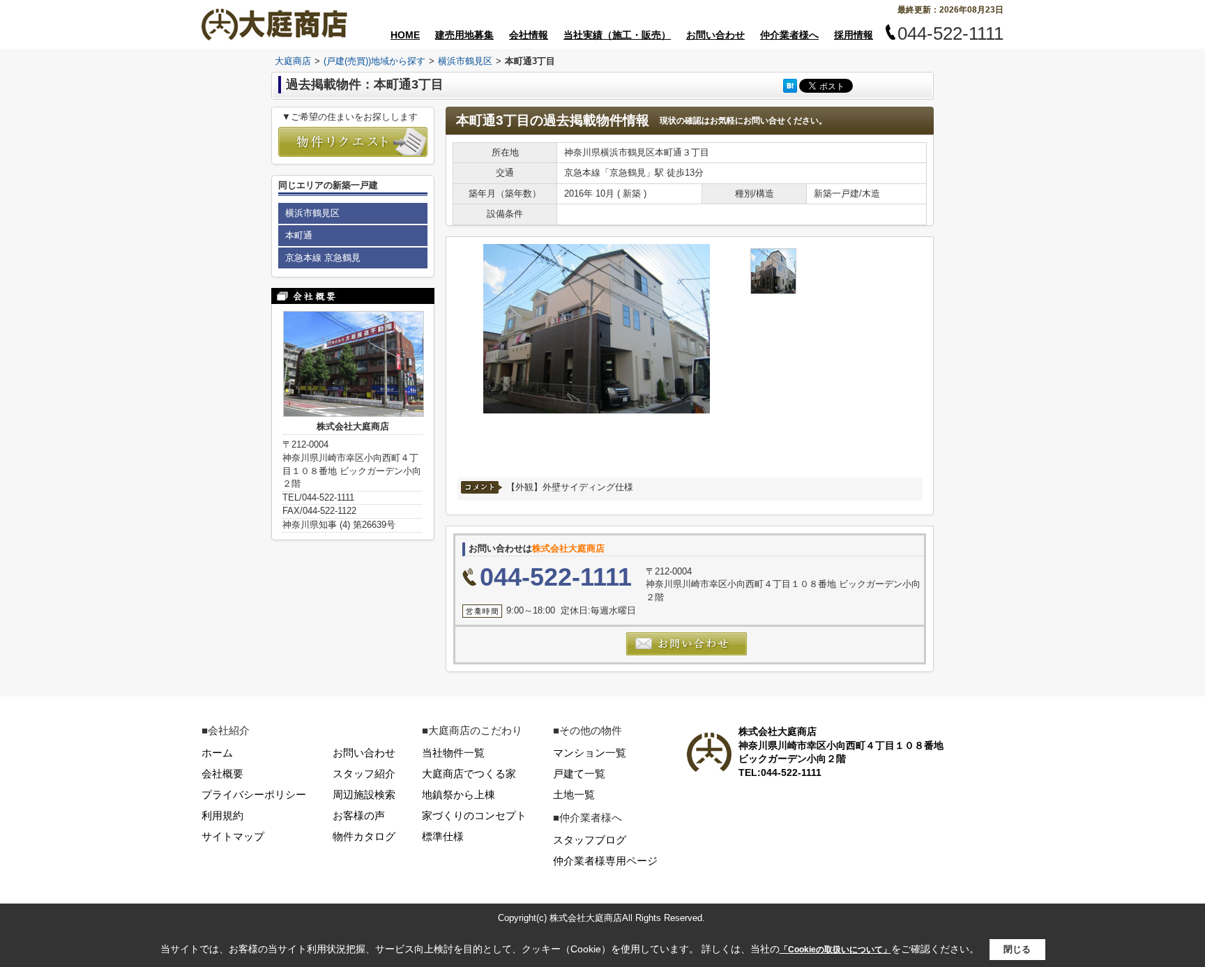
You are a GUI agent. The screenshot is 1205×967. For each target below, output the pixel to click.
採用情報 (853, 34)
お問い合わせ (715, 34)
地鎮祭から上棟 (458, 794)
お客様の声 (359, 815)
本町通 (298, 235)
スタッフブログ (589, 840)
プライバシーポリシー (254, 794)
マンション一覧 (589, 753)
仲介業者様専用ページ (605, 861)
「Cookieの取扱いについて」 (835, 949)
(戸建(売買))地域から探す (374, 61)
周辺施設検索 (364, 794)
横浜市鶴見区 (465, 61)
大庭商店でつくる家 (469, 773)
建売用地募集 (464, 34)
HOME (405, 34)
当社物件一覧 (453, 753)
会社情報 (528, 34)
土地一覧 (574, 794)
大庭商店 (293, 61)
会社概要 (222, 773)
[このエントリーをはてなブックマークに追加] (790, 85)
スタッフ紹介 (364, 773)
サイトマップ (233, 836)
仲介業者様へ (789, 34)
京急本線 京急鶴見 (323, 257)
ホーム (217, 753)
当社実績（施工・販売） (617, 34)
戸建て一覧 (579, 773)
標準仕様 (443, 836)
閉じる (1017, 949)
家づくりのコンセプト (474, 815)
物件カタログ (364, 836)
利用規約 (222, 815)
